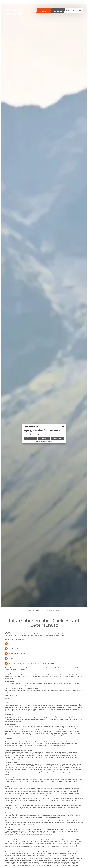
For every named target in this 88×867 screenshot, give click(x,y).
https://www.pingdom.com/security (21, 808)
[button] (58, 10)
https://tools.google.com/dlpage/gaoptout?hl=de (16, 747)
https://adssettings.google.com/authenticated (41, 834)
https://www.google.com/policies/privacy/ (15, 834)
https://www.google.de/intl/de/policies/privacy (67, 846)
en (84, 2)
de (80, 2)
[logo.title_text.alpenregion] (14, 12)
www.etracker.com (54, 851)
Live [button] (67, 10)
